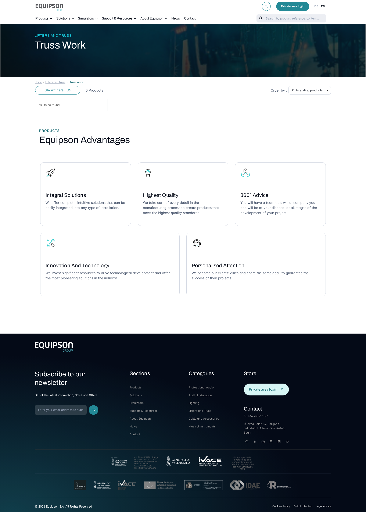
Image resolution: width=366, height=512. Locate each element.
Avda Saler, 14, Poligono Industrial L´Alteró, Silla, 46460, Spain (264, 428)
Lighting (194, 403)
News (175, 18)
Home (38, 82)
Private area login (292, 6)
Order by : (279, 90)
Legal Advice (323, 506)
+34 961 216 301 (258, 416)
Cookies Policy (281, 506)
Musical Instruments (202, 426)
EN (323, 6)
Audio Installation (200, 395)
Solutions (63, 18)
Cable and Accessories (204, 418)
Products (41, 18)
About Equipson (152, 18)
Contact (190, 18)
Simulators (86, 18)
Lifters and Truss (53, 35)
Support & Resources (117, 18)
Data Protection (303, 506)
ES (316, 6)
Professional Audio (201, 387)
